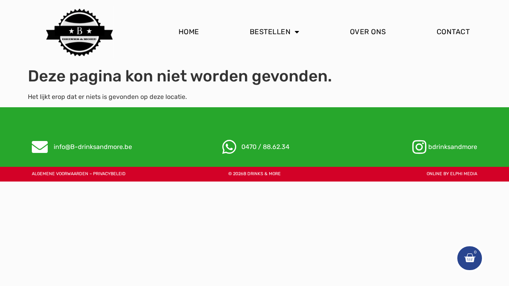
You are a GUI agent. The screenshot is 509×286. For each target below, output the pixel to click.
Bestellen (270, 31)
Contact (453, 31)
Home (189, 31)
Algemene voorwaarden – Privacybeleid (79, 173)
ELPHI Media (463, 173)
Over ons (368, 31)
